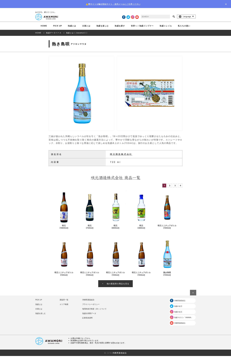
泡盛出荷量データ (89, 313)
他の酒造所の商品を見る (118, 283)
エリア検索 (64, 304)
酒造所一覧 (64, 300)
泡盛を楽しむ (102, 26)
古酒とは (86, 26)
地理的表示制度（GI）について (94, 309)
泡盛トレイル (166, 26)
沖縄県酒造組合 (88, 300)
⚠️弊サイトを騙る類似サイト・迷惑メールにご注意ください (113, 4)
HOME (44, 26)
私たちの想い (184, 26)
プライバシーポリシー (91, 304)
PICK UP (57, 26)
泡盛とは (72, 26)
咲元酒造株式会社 (121, 154)
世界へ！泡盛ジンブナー (142, 26)
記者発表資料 (87, 318)
